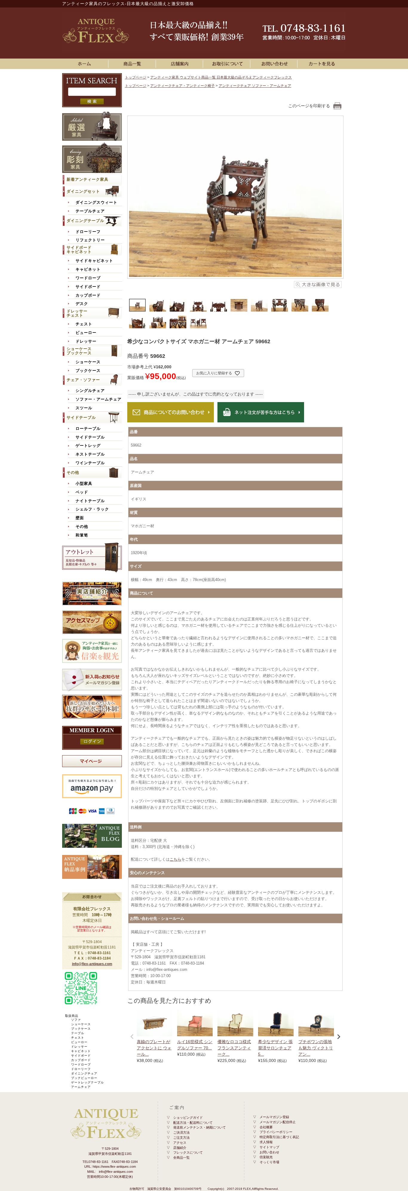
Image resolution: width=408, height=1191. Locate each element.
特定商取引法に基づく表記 (279, 1137)
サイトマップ (269, 1147)
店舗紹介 (179, 1147)
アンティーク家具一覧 (133, 64)
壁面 (80, 518)
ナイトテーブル (90, 501)
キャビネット (88, 269)
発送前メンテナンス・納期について (199, 1127)
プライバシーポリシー (276, 1132)
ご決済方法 (181, 1132)
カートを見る (322, 64)
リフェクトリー (90, 240)
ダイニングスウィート (96, 202)
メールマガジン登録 (274, 1117)
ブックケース (88, 371)
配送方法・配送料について (193, 1122)
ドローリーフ (88, 232)
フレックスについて (188, 1152)
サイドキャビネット (94, 261)
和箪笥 (82, 535)
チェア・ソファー (83, 380)
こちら (175, 859)
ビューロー (86, 333)
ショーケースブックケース (79, 351)
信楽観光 (266, 1157)
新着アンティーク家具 (87, 179)
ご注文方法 (181, 1137)
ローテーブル (88, 428)
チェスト (84, 324)
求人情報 (266, 1142)
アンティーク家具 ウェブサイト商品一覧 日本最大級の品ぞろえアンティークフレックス (221, 77)
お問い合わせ (274, 64)
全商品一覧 (181, 1157)
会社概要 (266, 1127)
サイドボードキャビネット (79, 249)
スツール (84, 408)
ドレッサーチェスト (77, 313)
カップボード (88, 295)
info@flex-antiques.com (92, 964)
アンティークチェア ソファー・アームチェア (255, 86)
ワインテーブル (90, 463)
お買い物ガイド (227, 64)
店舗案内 (180, 64)
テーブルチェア (90, 211)
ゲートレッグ (88, 445)
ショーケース (88, 362)
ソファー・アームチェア (99, 399)
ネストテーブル (90, 454)
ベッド (82, 492)
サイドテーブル (81, 417)
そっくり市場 (269, 1162)
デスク (82, 304)
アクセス (179, 1142)
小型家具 (84, 483)
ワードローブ (88, 278)
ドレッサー (86, 341)
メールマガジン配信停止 (278, 1122)
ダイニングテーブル (85, 220)
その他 (73, 472)
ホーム (86, 64)
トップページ (135, 77)
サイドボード (88, 287)
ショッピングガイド (188, 1117)
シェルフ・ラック (92, 509)
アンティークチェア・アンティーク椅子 (182, 86)
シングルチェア (90, 391)
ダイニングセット (83, 191)
